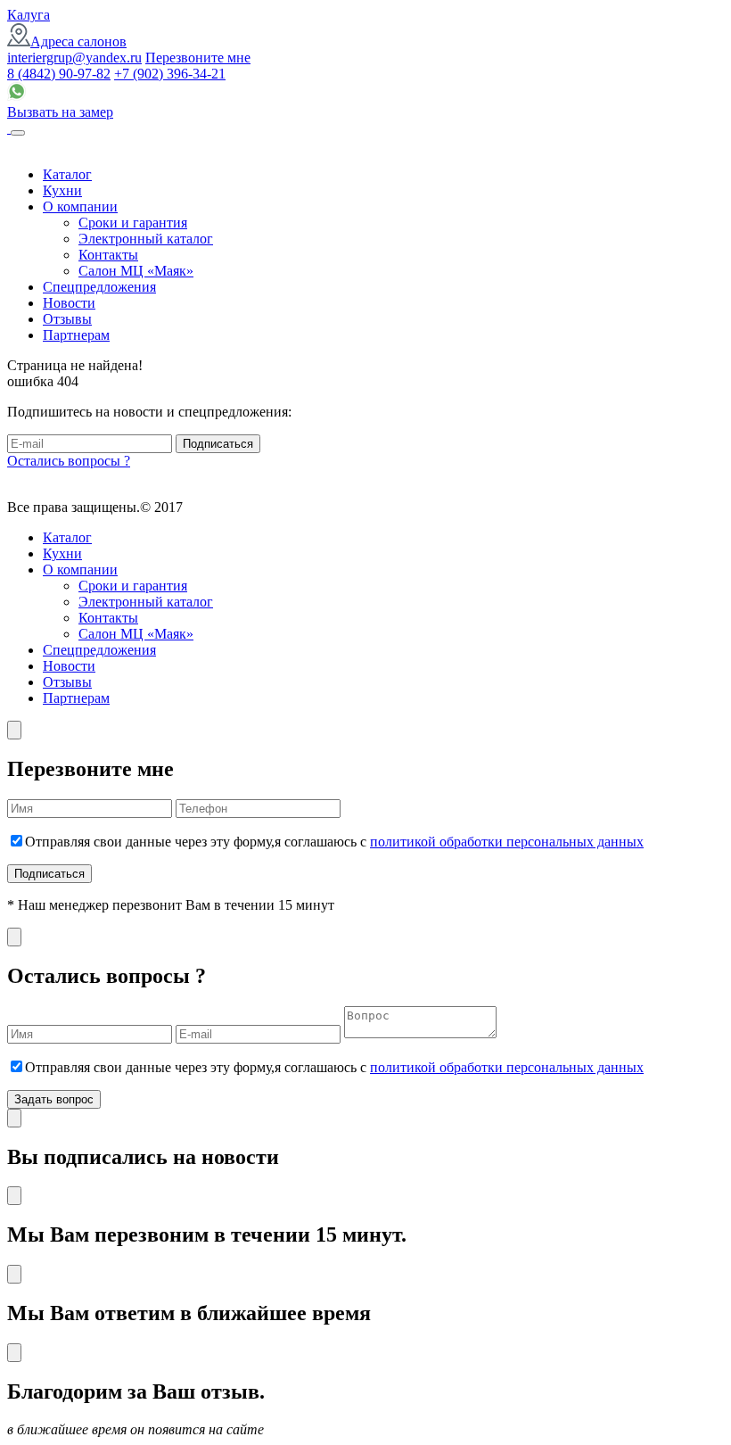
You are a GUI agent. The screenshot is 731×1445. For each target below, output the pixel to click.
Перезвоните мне (198, 57)
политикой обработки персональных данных (507, 841)
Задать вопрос (54, 1099)
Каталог (67, 174)
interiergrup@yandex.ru (74, 57)
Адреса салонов (78, 41)
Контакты (108, 254)
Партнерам (76, 335)
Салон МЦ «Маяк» (135, 270)
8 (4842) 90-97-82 (59, 73)
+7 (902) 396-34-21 (170, 73)
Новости (69, 302)
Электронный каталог (145, 238)
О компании (80, 206)
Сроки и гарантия (132, 222)
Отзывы (67, 318)
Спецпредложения (99, 286)
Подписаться (218, 443)
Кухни (62, 190)
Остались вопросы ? (68, 460)
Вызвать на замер (60, 112)
